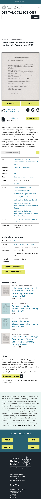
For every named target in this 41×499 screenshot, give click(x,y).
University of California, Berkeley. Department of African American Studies (26, 213)
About (7, 440)
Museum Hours (20, 2)
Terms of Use (13, 496)
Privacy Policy (13, 494)
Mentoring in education (22, 190)
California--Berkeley (22, 167)
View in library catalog (13, 272)
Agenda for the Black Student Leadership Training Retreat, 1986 (25, 308)
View (30, 104)
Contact (7, 447)
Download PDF (32, 119)
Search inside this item (10, 152)
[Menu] (38, 7)
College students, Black (22, 187)
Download (11, 104)
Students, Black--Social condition (26, 197)
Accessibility (13, 497)
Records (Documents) (20, 304)
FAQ (33, 440)
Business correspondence (12, 40)
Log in (33, 447)
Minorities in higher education (25, 193)
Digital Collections (19, 12)
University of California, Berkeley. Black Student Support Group (26, 161)
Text (15, 173)
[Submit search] (37, 152)
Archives (17, 241)
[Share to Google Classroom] (37, 110)
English (16, 184)
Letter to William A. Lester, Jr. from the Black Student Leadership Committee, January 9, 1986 (25, 292)
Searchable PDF (12, 118)
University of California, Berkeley (26, 200)
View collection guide (13, 267)
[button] (21, 376)
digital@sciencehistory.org (26, 425)
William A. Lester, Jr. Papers (24, 244)
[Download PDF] (3, 119)
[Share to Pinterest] (33, 110)
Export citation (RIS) (11, 376)
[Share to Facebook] (28, 110)
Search (35, 17)
